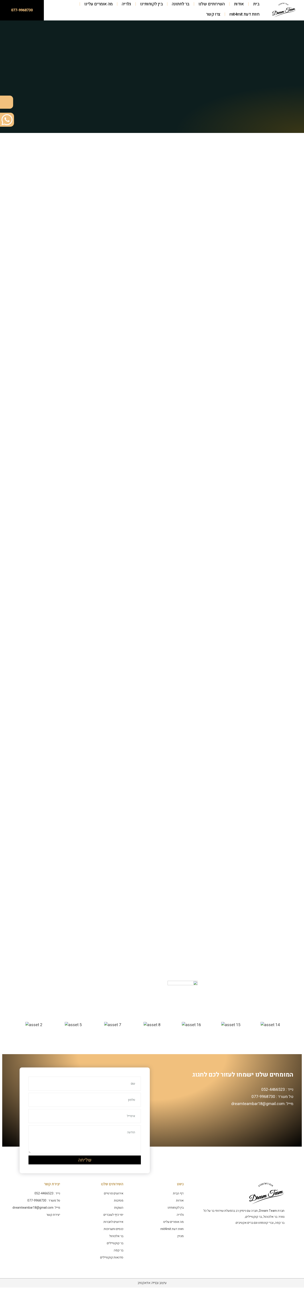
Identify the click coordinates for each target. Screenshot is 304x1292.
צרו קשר (213, 14)
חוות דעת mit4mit (244, 14)
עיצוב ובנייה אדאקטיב (152, 1283)
